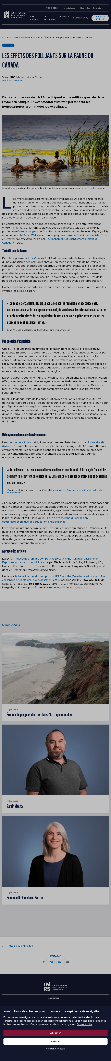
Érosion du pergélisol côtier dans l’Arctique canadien (39, 714)
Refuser (55, 1041)
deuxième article (19, 442)
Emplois (97, 8)
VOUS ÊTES (52, 8)
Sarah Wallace (32, 235)
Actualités (38, 38)
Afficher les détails (55, 1049)
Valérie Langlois (28, 231)
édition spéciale (89, 235)
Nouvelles (85, 8)
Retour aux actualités (20, 946)
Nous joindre (69, 8)
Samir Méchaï (15, 806)
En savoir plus (84, 1024)
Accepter (55, 1033)
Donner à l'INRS (100, 18)
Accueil (5, 38)
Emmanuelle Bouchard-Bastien (25, 897)
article (29, 258)
